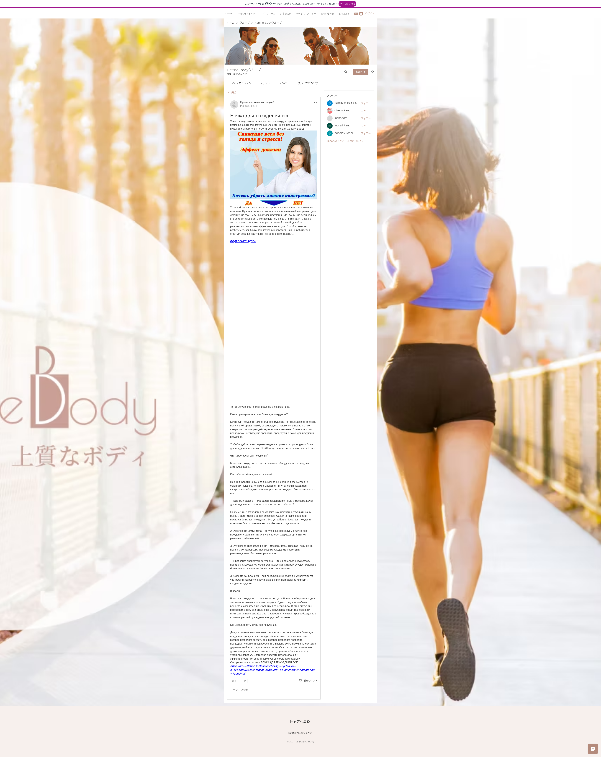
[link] (241, 83)
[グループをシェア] (372, 71)
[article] (274, 398)
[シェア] (315, 102)
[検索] (346, 72)
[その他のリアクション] (243, 681)
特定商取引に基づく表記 (300, 733)
